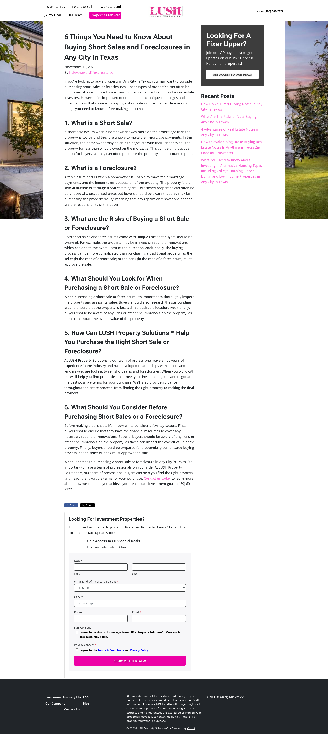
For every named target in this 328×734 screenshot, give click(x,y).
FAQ (86, 697)
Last (134, 573)
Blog (86, 703)
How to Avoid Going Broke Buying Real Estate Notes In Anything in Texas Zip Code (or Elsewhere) (232, 147)
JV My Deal (53, 15)
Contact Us (72, 709)
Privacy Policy (139, 650)
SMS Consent (82, 627)
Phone (78, 612)
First (77, 573)
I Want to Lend (110, 7)
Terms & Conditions (111, 650)
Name (78, 561)
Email (136, 612)
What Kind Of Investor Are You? (96, 581)
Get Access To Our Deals (232, 74)
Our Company (55, 703)
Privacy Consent (85, 645)
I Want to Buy (55, 7)
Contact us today (157, 478)
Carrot (191, 728)
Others (78, 597)
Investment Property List (63, 697)
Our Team (75, 15)
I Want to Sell (82, 7)
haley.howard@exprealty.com (93, 72)
